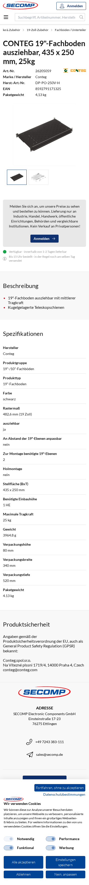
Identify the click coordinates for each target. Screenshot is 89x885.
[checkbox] (9, 838)
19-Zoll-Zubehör (37, 30)
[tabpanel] (44, 134)
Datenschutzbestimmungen (64, 794)
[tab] (17, 177)
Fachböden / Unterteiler (70, 30)
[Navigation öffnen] (6, 17)
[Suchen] (81, 17)
